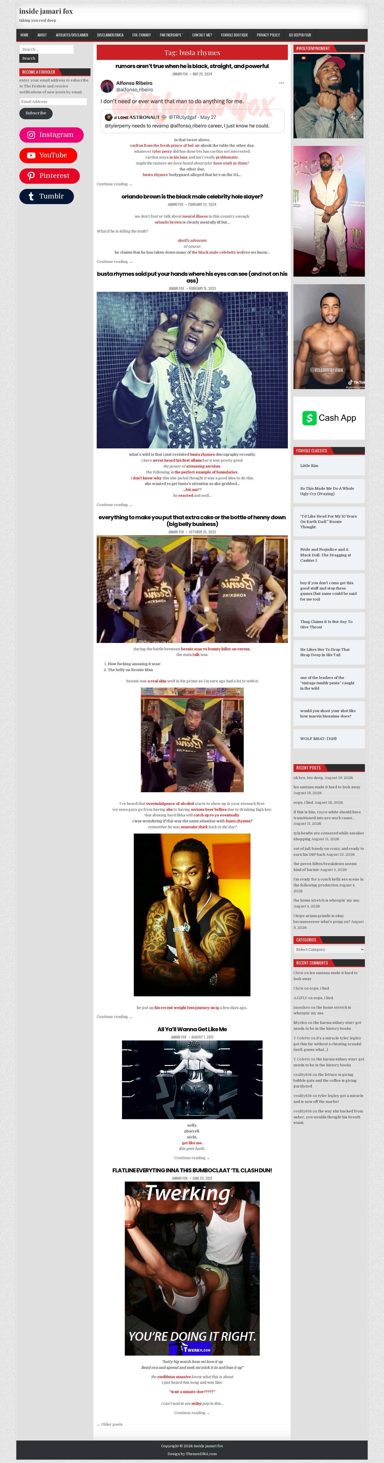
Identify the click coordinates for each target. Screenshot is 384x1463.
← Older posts (110, 1424)
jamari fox (180, 74)
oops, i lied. (303, 802)
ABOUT (42, 35)
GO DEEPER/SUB (300, 35)
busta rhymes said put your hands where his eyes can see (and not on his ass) (192, 277)
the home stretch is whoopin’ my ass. (326, 900)
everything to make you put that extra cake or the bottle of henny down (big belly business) (192, 520)
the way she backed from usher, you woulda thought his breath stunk (328, 1117)
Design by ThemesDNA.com (192, 1454)
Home (24, 35)
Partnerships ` (171, 35)
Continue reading (114, 184)
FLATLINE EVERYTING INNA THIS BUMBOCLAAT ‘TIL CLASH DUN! (192, 1170)
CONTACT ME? (202, 35)
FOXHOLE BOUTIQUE (234, 35)
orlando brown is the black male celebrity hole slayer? (192, 196)
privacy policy (268, 35)
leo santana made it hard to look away (326, 787)
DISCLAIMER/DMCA (110, 35)
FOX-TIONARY (141, 35)
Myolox (300, 1023)
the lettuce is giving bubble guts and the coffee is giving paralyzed (325, 1081)
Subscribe (36, 113)
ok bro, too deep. (308, 778)
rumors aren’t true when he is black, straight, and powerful (192, 66)
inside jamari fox (46, 10)
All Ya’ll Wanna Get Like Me (192, 1029)
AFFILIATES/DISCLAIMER (72, 35)
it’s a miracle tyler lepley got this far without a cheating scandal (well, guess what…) (327, 1044)
